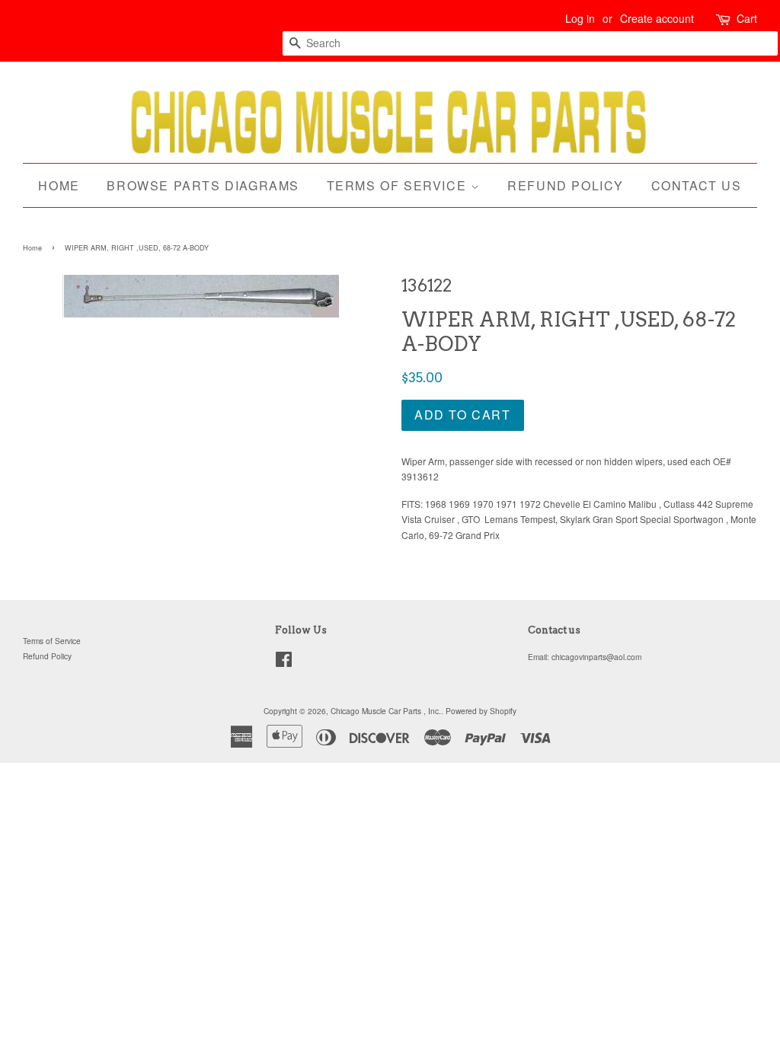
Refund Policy (565, 185)
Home (58, 185)
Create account (657, 18)
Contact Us (696, 185)
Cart (747, 18)
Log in (580, 18)
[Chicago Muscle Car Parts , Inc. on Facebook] (283, 662)
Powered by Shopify (481, 710)
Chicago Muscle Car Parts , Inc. (386, 710)
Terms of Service (399, 185)
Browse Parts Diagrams (203, 185)
